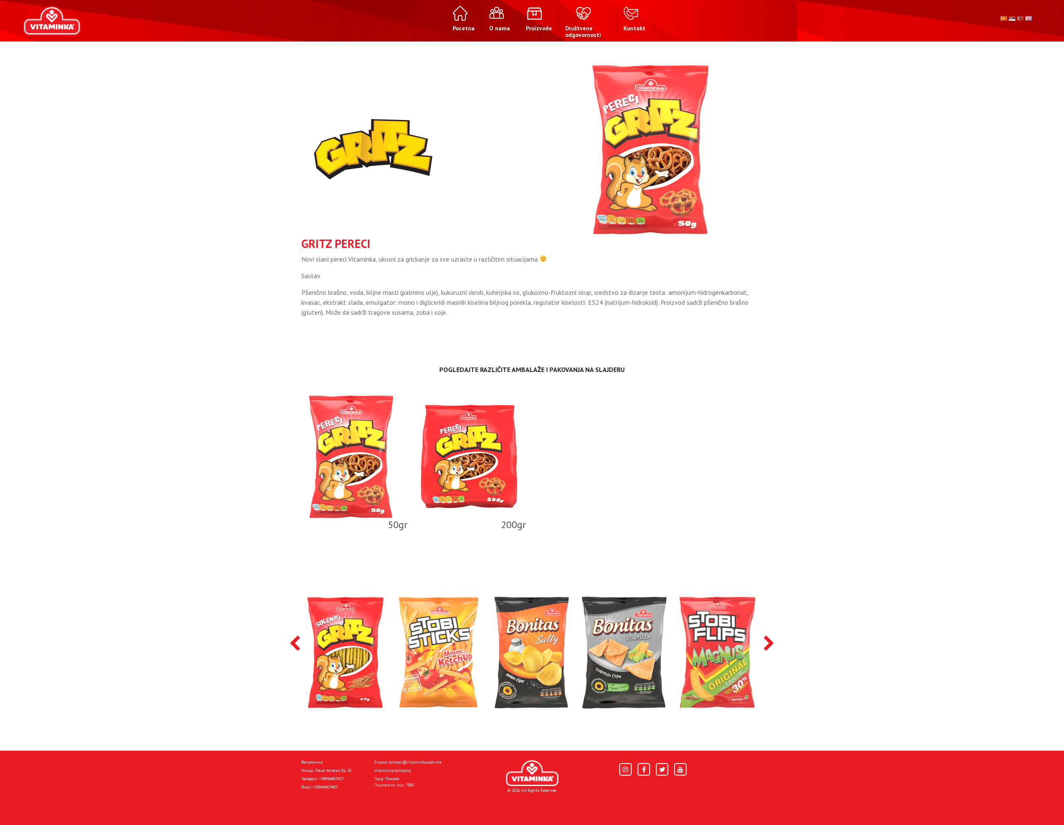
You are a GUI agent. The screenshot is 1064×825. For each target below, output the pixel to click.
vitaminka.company (392, 770)
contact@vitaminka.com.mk (415, 762)
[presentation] (295, 644)
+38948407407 (331, 778)
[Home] (532, 773)
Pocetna (313, 805)
